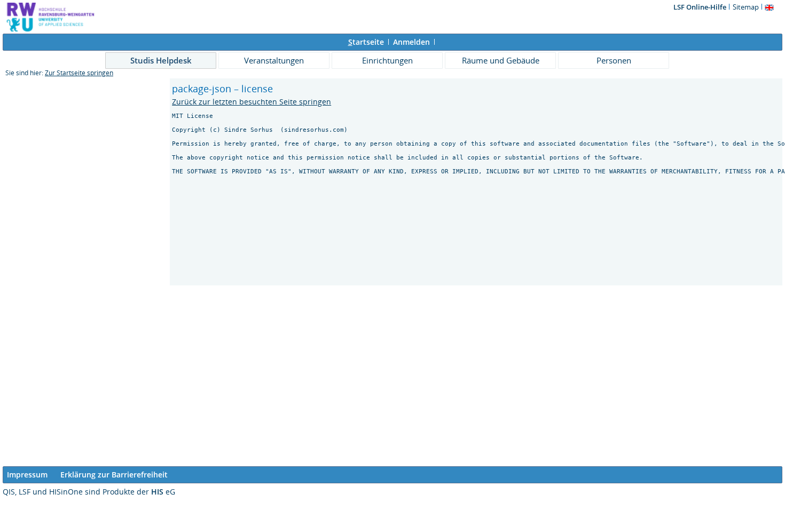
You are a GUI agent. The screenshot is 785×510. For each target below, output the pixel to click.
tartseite (366, 42)
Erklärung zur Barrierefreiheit (114, 474)
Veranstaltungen (274, 60)
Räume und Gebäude (500, 60)
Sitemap (746, 7)
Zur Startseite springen (79, 73)
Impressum (27, 474)
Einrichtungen (387, 60)
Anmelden (411, 42)
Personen (613, 60)
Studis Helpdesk (161, 60)
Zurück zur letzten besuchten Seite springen (251, 102)
